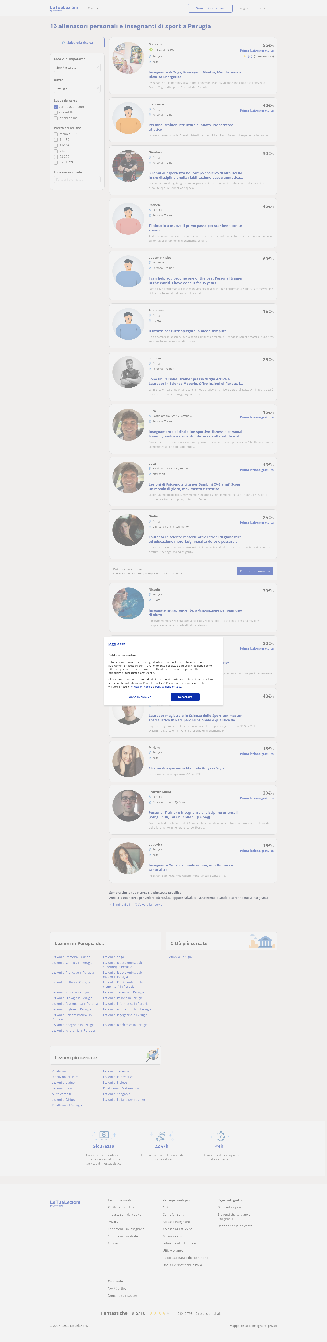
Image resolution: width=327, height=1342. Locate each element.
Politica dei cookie (141, 686)
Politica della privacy (168, 686)
